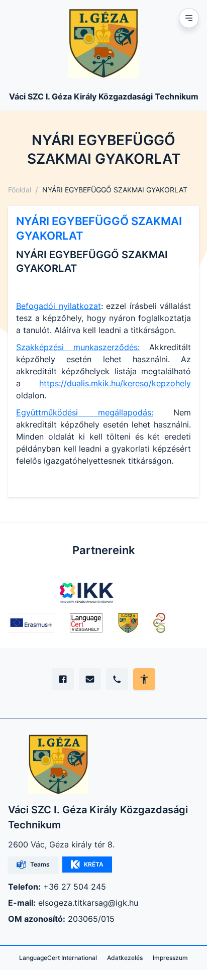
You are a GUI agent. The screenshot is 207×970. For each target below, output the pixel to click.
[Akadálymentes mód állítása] (144, 679)
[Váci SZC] (159, 623)
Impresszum (170, 957)
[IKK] (87, 593)
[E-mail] (90, 679)
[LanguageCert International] (85, 623)
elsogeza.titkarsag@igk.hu (88, 903)
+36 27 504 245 (74, 887)
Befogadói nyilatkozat (58, 306)
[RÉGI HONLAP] (128, 623)
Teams (40, 864)
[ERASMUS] (31, 623)
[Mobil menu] (189, 18)
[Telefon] (117, 679)
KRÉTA (94, 864)
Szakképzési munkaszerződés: (78, 347)
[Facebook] (63, 679)
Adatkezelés (125, 957)
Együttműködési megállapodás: (84, 412)
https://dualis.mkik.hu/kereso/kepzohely (115, 383)
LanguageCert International (58, 957)
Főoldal (19, 189)
